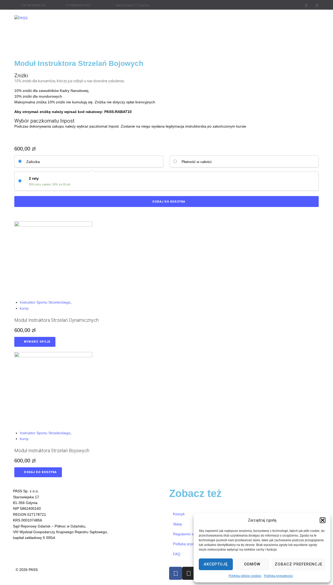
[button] (322, 520)
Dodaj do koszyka (168, 201)
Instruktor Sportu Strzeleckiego (45, 302)
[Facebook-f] (306, 5)
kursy (24, 308)
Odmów (252, 564)
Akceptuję (216, 564)
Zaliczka (33, 162)
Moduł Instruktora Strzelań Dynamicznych (56, 320)
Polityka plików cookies (245, 576)
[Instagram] (317, 5)
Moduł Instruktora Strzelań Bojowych (51, 450)
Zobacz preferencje (298, 564)
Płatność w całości (197, 162)
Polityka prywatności (278, 576)
